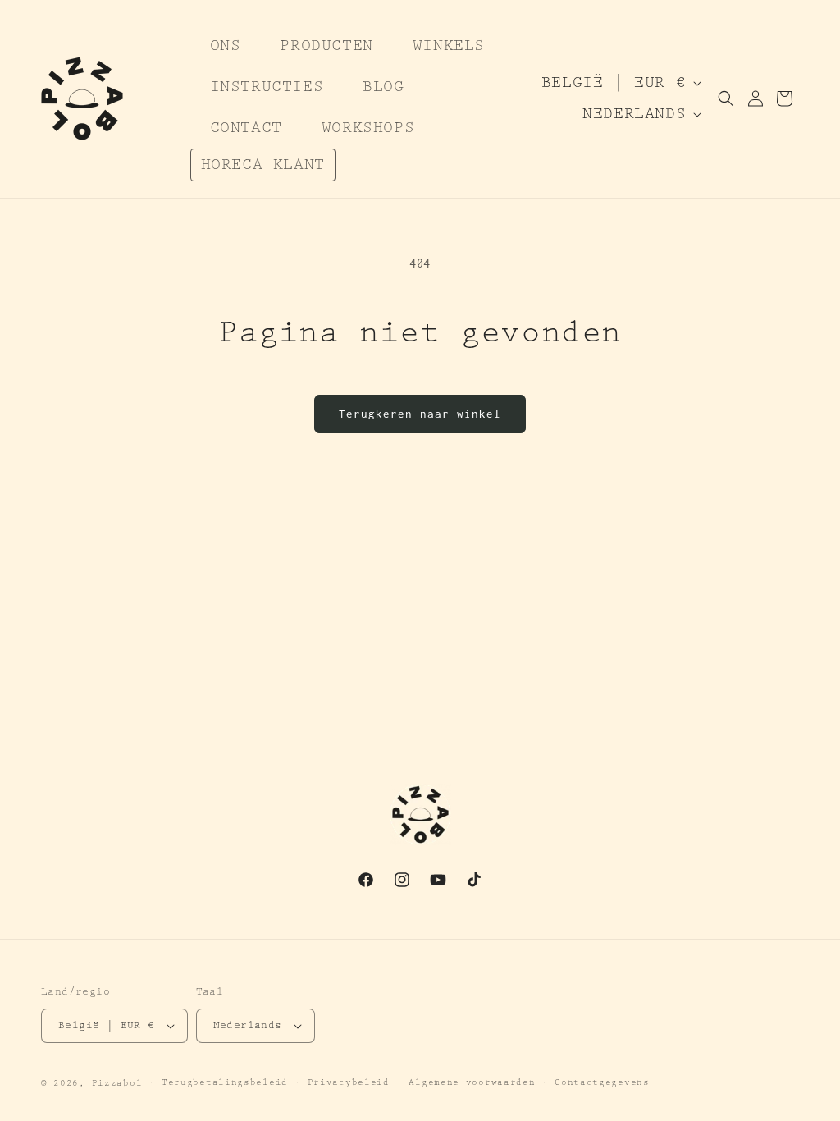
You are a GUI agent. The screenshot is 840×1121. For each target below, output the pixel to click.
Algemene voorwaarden (472, 1082)
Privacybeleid (349, 1082)
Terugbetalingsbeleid (225, 1082)
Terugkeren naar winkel (420, 413)
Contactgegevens (602, 1082)
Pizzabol (117, 1083)
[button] (726, 98)
